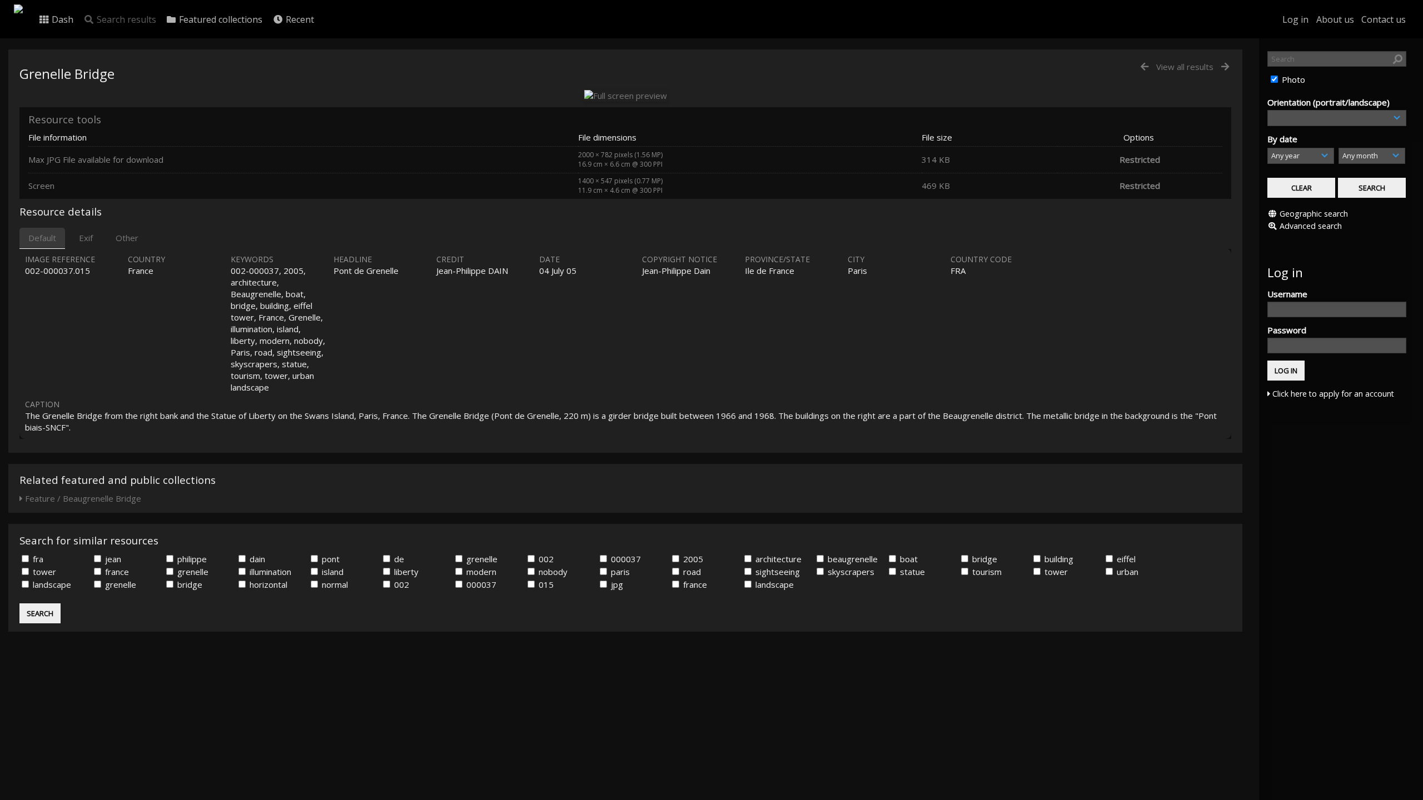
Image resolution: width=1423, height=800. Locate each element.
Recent (298, 19)
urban (1126, 571)
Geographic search (1314, 213)
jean (112, 558)
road (691, 571)
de (398, 558)
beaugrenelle (851, 558)
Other (127, 237)
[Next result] (1225, 67)
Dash (61, 19)
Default (42, 237)
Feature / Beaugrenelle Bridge (82, 498)
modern (480, 571)
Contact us (1383, 19)
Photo (1292, 79)
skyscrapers (849, 571)
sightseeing (776, 571)
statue (911, 571)
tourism (986, 571)
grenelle (480, 558)
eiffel (1125, 558)
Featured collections (219, 19)
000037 (625, 558)
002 (545, 558)
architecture (777, 558)
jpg (616, 584)
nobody (552, 571)
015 (545, 584)
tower (43, 571)
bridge (983, 558)
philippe (191, 558)
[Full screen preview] (625, 95)
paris (619, 571)
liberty (405, 571)
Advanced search (1311, 226)
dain (256, 558)
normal (334, 584)
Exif (86, 237)
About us (1335, 19)
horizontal (267, 584)
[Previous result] (1144, 67)
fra (37, 558)
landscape (51, 584)
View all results (1184, 66)
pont (330, 558)
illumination (269, 571)
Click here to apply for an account (1332, 393)
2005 (692, 558)
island (332, 571)
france (116, 571)
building (1057, 558)
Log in (1295, 19)
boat (908, 558)
